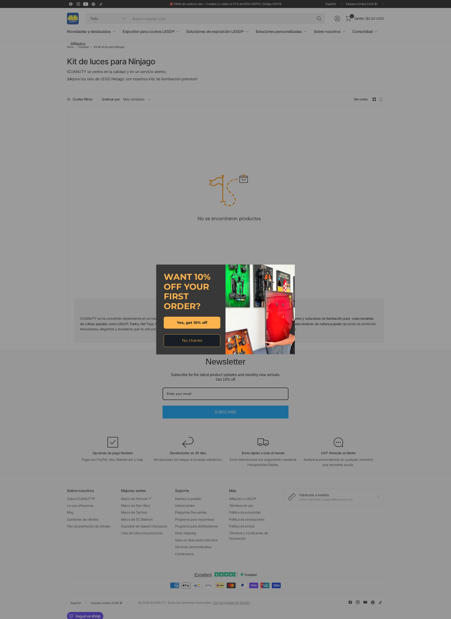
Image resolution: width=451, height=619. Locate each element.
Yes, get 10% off (192, 322)
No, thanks (192, 340)
